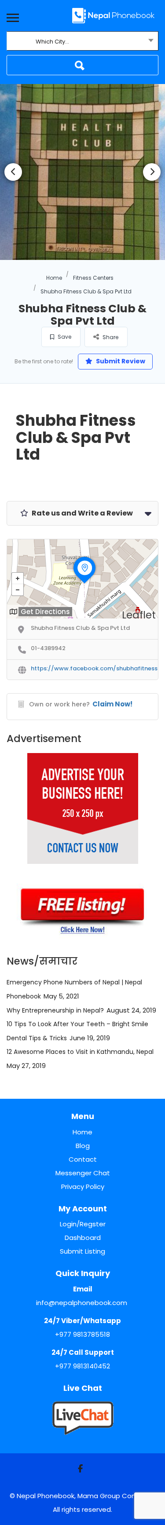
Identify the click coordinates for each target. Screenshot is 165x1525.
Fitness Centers (93, 278)
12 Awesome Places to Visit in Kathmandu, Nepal (80, 1051)
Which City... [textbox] (52, 41)
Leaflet (139, 615)
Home (54, 278)
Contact (83, 1159)
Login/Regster (83, 1224)
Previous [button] (13, 172)
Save (63, 336)
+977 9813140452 (82, 1366)
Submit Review (120, 361)
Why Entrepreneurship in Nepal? (55, 1010)
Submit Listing (82, 1251)
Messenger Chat (82, 1173)
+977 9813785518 (82, 1334)
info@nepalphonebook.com (81, 1302)
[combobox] (82, 42)
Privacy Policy (82, 1186)
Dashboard (83, 1237)
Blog (83, 1145)
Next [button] (152, 172)
